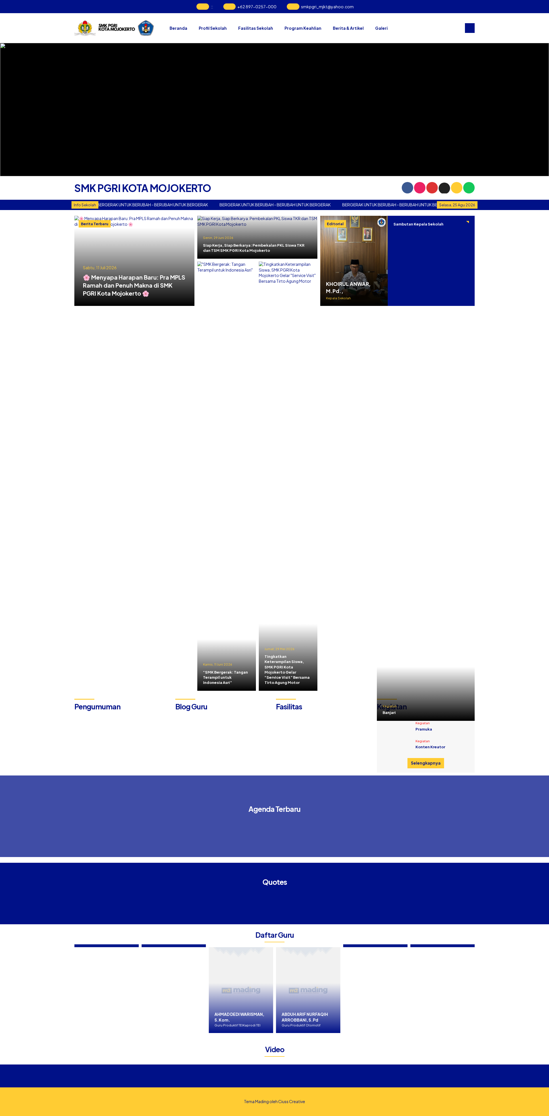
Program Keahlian (303, 28)
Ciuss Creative (291, 1101)
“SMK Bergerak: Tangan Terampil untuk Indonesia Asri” (225, 677)
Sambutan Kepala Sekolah (418, 224)
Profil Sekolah (213, 28)
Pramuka (423, 729)
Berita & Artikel (348, 28)
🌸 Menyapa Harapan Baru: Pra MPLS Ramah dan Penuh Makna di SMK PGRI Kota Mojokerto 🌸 (134, 285)
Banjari (389, 712)
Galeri (381, 28)
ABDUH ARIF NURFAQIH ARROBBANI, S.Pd (299, 1017)
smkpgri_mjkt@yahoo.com (327, 6)
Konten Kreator (430, 747)
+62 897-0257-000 (257, 6)
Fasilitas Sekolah (255, 28)
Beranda (178, 28)
